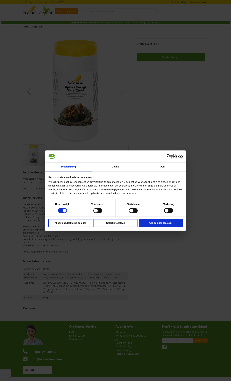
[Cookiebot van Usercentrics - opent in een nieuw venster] (169, 156)
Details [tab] (115, 166)
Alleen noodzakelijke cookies (70, 223)
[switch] (97, 210)
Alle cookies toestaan (160, 223)
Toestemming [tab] (68, 166)
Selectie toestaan (115, 223)
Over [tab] (162, 166)
